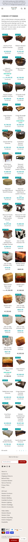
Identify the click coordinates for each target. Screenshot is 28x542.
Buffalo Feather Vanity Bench (20, 264)
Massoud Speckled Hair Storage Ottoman (7, 242)
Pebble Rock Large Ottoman (7, 392)
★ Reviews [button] (14, 540)
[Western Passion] (14, 8)
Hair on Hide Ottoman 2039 (7, 327)
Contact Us (4, 474)
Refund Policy (5, 478)
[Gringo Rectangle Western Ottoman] (20, 109)
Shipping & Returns (7, 476)
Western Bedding (6, 498)
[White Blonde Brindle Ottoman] (7, 433)
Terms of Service (6, 483)
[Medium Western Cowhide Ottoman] (20, 39)
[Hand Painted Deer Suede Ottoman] (7, 278)
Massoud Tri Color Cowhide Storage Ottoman (20, 216)
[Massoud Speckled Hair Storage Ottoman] (7, 234)
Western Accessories (7, 507)
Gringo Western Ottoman (20, 69)
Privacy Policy (5, 485)
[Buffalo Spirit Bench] (20, 278)
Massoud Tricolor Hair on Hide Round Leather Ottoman (8, 217)
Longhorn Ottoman (20, 348)
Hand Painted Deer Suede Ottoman (8, 286)
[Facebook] (2, 466)
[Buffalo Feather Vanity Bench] (20, 257)
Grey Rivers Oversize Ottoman (7, 415)
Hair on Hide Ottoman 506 (20, 241)
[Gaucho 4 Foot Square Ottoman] (7, 39)
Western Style (5, 515)
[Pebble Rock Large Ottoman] (7, 384)
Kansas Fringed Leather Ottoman (8, 95)
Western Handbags (7, 505)
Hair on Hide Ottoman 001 (8, 348)
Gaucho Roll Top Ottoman (7, 142)
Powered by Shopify (6, 538)
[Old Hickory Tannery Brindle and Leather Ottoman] (7, 157)
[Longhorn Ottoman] (20, 341)
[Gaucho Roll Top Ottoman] (7, 135)
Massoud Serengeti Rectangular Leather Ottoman (20, 167)
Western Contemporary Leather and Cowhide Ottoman (20, 417)
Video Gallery (5, 511)
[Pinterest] (9, 466)
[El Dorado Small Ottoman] (20, 88)
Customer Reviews (6, 480)
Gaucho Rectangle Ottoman (20, 441)
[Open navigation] (2, 8)
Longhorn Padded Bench (7, 369)
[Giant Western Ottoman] (20, 362)
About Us (4, 471)
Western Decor (5, 496)
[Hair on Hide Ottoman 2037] (20, 320)
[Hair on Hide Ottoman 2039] (7, 320)
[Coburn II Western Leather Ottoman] (7, 61)
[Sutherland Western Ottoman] (20, 135)
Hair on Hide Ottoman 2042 (20, 306)
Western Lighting (6, 502)
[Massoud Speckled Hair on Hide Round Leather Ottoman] (20, 182)
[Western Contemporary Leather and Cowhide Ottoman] (20, 407)
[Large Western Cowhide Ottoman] (7, 109)
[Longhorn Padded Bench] (7, 362)
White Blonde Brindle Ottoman (7, 441)
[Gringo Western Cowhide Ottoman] (20, 384)
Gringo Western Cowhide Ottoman (20, 393)
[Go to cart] (25, 9)
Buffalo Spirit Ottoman (7, 306)
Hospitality (4, 522)
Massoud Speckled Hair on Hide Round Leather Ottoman (20, 191)
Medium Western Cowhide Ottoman (20, 47)
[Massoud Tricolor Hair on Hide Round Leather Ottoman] (7, 208)
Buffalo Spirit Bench (20, 285)
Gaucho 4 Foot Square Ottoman (8, 46)
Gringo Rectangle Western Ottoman (20, 117)
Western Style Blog (7, 517)
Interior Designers (6, 520)
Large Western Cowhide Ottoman (7, 117)
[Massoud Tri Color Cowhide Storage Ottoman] (20, 208)
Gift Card (4, 491)
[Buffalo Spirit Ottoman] (7, 299)
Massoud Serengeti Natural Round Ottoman (7, 190)
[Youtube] (4, 466)
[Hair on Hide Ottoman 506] (20, 234)
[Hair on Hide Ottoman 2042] (20, 299)
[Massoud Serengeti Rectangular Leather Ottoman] (20, 157)
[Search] (21, 9)
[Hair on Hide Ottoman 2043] (7, 257)
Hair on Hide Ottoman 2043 (7, 264)
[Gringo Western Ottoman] (20, 61)
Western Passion (15, 536)
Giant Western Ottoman (20, 369)
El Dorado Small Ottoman (20, 95)
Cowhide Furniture (6, 500)
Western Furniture (6, 493)
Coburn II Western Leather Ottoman (8, 70)
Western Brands (6, 513)
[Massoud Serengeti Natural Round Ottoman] (7, 182)
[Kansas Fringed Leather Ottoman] (7, 88)
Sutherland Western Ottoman (20, 143)
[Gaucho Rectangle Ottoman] (20, 433)
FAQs (3, 487)
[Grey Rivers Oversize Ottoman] (7, 407)
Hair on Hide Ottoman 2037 (20, 327)
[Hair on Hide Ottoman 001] (7, 341)
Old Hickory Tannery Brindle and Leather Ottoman (7, 167)
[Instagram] (7, 466)
